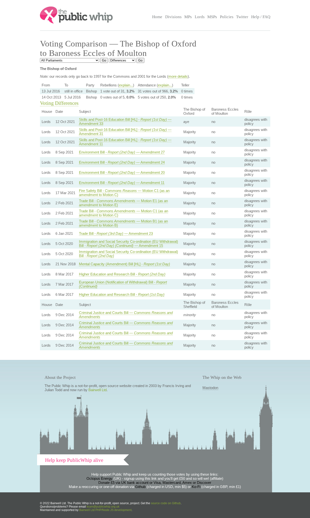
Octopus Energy (99, 478)
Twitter (242, 17)
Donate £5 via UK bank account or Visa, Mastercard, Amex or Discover (154, 482)
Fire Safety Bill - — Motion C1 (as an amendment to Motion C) (124, 193)
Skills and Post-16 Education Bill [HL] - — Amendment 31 (125, 132)
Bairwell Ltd (97, 390)
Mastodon (210, 388)
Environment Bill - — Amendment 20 (122, 172)
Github (140, 487)
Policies (226, 17)
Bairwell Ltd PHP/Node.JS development (105, 510)
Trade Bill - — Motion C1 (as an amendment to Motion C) (123, 213)
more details (178, 76)
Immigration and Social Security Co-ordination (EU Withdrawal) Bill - (128, 254)
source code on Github (166, 503)
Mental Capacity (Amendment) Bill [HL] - (124, 264)
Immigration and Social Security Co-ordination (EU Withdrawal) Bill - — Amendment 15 (128, 243)
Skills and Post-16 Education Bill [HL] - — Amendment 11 (125, 142)
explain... (126, 85)
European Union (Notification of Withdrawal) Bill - (123, 284)
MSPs (212, 17)
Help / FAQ (260, 17)
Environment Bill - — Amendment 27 (122, 152)
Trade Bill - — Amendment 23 (116, 233)
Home (157, 17)
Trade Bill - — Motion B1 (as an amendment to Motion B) (123, 223)
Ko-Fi (196, 487)
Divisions (173, 17)
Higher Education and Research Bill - (122, 274)
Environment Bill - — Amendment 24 (122, 162)
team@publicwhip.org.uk (103, 506)
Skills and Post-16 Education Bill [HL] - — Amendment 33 (125, 121)
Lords (200, 17)
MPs (188, 17)
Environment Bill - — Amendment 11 (121, 183)
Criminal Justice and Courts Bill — (126, 315)
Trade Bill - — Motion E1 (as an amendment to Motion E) (123, 203)
